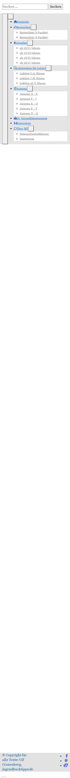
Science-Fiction (14, 759)
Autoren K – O (29, 104)
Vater (19, 764)
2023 (15, 554)
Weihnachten (51, 764)
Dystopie (7, 727)
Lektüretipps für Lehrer (31, 68)
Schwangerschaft (55, 753)
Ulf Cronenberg (27, 247)
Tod (57, 758)
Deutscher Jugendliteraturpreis (30, 494)
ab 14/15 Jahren (30, 58)
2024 (15, 560)
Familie (51, 726)
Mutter (35, 748)
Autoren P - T (18, 265)
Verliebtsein (33, 763)
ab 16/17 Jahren (30, 63)
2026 (15, 571)
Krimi (32, 743)
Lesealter (21, 43)
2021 (15, 543)
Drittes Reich (48, 721)
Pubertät (8, 753)
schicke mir (34, 404)
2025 (15, 565)
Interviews (24, 123)
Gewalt (8, 738)
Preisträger (58, 748)
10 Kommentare (20, 256)
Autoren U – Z (29, 113)
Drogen (59, 721)
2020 (15, 538)
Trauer (6, 764)
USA (13, 764)
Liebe (52, 743)
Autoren (22, 89)
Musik (29, 748)
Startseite (23, 22)
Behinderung (34, 716)
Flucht (19, 733)
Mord (21, 748)
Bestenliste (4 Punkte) (34, 37)
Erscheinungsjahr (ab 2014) (27, 501)
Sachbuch (30, 753)
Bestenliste (24, 27)
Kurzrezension (17, 583)
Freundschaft (49, 732)
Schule (41, 753)
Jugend (50, 738)
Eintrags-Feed (16, 665)
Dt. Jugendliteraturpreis (32, 118)
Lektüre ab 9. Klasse (33, 83)
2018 (15, 527)
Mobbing (9, 748)
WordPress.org (17, 677)
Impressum (27, 139)
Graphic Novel (21, 738)
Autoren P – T (28, 108)
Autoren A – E (29, 94)
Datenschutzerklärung (34, 134)
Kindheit (23, 743)
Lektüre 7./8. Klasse (32, 78)
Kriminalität (41, 743)
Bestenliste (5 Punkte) (34, 32)
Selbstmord (33, 759)
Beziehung (50, 716)
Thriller (47, 759)
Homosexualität (37, 738)
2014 (15, 505)
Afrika (23, 716)
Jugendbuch (60, 738)
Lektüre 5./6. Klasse (32, 73)
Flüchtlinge (28, 733)
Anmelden (14, 658)
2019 (15, 532)
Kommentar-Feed (19, 671)
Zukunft (9, 769)
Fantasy (8, 732)
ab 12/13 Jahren (30, 53)
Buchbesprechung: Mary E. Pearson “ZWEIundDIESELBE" (33, 276)
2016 (15, 516)
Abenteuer (10, 716)
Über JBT (22, 129)
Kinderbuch (9, 743)
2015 (15, 511)
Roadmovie (19, 753)
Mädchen (45, 748)
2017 (15, 522)
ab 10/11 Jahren (30, 48)
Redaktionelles (17, 639)
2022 (15, 549)
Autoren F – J (28, 99)
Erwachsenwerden (28, 727)
